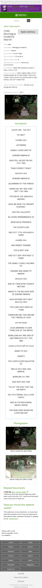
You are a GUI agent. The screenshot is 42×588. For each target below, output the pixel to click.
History (11, 556)
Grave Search (14, 26)
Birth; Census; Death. (19, 492)
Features (11, 551)
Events (10, 547)
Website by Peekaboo (21, 587)
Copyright (21, 573)
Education (10, 565)
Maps (30, 551)
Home (6, 26)
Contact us (11, 569)
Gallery (10, 560)
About (30, 560)
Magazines (30, 565)
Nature (30, 556)
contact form (13, 519)
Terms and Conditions (21, 577)
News (30, 542)
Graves (30, 547)
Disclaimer (21, 581)
